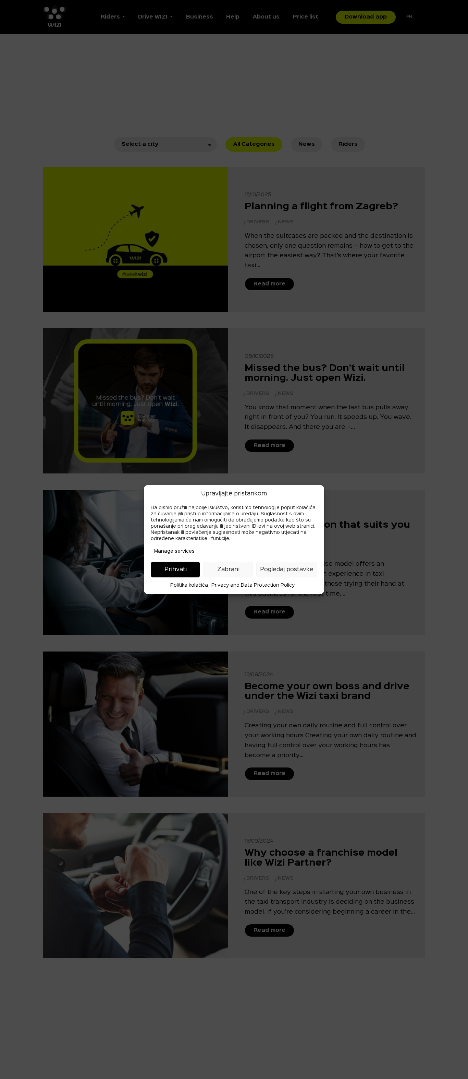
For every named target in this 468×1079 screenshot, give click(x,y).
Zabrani (228, 569)
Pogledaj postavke (286, 569)
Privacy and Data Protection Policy (253, 585)
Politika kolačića (189, 585)
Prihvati (175, 569)
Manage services (174, 551)
